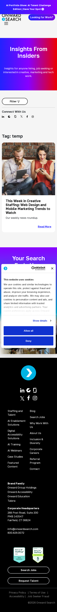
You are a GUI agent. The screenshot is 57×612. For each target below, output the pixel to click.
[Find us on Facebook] (27, 116)
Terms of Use (37, 592)
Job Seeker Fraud (38, 596)
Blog (32, 411)
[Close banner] (52, 268)
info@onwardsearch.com (23, 529)
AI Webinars (15, 450)
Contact (35, 468)
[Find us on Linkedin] (3, 116)
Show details (40, 320)
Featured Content (13, 464)
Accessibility (16, 596)
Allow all (28, 330)
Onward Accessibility (20, 492)
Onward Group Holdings (22, 487)
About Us (35, 433)
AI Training (14, 444)
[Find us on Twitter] (21, 116)
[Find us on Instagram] (33, 116)
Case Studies (15, 456)
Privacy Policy (17, 592)
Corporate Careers (36, 451)
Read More (44, 226)
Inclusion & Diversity (36, 441)
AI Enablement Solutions (16, 422)
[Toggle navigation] (6, 23)
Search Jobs (37, 417)
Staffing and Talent (15, 412)
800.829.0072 (16, 532)
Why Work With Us (39, 425)
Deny (28, 341)
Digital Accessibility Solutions (15, 434)
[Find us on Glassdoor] (15, 116)
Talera (11, 500)
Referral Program (35, 460)
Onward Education (19, 496)
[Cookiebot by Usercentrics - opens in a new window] (33, 268)
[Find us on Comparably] (9, 116)
